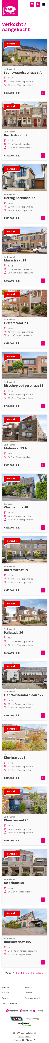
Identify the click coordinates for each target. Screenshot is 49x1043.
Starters (5, 992)
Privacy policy (24, 1036)
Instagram (14, 1010)
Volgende (40, 972)
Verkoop (6, 987)
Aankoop (28, 987)
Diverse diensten (9, 1003)
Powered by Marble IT (24, 1040)
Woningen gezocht (33, 998)
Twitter (39, 1010)
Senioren (28, 992)
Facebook (27, 1010)
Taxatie (5, 998)
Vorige (8, 972)
